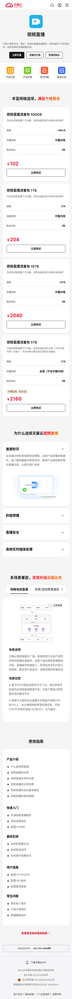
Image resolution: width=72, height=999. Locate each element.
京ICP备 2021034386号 (36, 975)
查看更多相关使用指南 (34, 933)
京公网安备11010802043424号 (38, 979)
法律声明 (56, 994)
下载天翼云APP (38, 962)
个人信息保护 (43, 994)
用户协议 (17, 994)
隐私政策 (29, 994)
